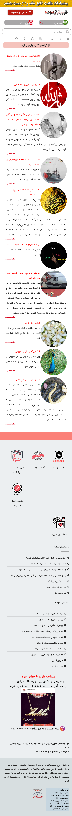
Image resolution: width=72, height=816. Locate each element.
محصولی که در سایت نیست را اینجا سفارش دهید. (41, 631)
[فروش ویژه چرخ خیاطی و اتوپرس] (59, 457)
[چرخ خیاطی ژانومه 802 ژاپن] (17, 490)
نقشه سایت (57, 666)
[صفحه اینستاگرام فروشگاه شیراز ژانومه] (38, 708)
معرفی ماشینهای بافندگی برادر (49, 642)
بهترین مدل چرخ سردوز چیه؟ (49, 619)
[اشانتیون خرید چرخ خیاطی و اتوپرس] (59, 523)
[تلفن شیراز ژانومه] (52, 38)
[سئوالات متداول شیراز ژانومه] (60, 38)
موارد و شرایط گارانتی (56, 587)
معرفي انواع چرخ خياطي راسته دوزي (47, 654)
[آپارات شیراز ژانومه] (40, 38)
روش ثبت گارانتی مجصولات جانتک (48, 625)
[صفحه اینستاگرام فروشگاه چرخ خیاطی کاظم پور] (62, 728)
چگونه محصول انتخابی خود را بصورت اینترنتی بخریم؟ (42, 569)
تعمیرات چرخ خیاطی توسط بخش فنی (47, 637)
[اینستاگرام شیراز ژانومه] (24, 38)
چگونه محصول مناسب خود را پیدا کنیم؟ (48, 563)
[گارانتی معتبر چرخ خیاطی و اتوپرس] (38, 457)
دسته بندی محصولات (19, 12)
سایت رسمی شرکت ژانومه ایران (49, 648)
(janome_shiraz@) (21, 728)
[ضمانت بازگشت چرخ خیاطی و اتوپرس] (17, 457)
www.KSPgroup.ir (46, 751)
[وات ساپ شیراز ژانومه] (32, 38)
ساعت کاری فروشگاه (57, 581)
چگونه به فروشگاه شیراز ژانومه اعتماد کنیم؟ (46, 557)
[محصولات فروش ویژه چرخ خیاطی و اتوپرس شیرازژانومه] (36, 4)
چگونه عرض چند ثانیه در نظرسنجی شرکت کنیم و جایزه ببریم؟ (38, 575)
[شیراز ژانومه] (16, 38)
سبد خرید (57, 23)
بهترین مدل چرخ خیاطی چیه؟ (50, 613)
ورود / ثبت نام (21, 23)
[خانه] (68, 38)
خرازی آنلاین (57, 660)
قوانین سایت (60, 592)
